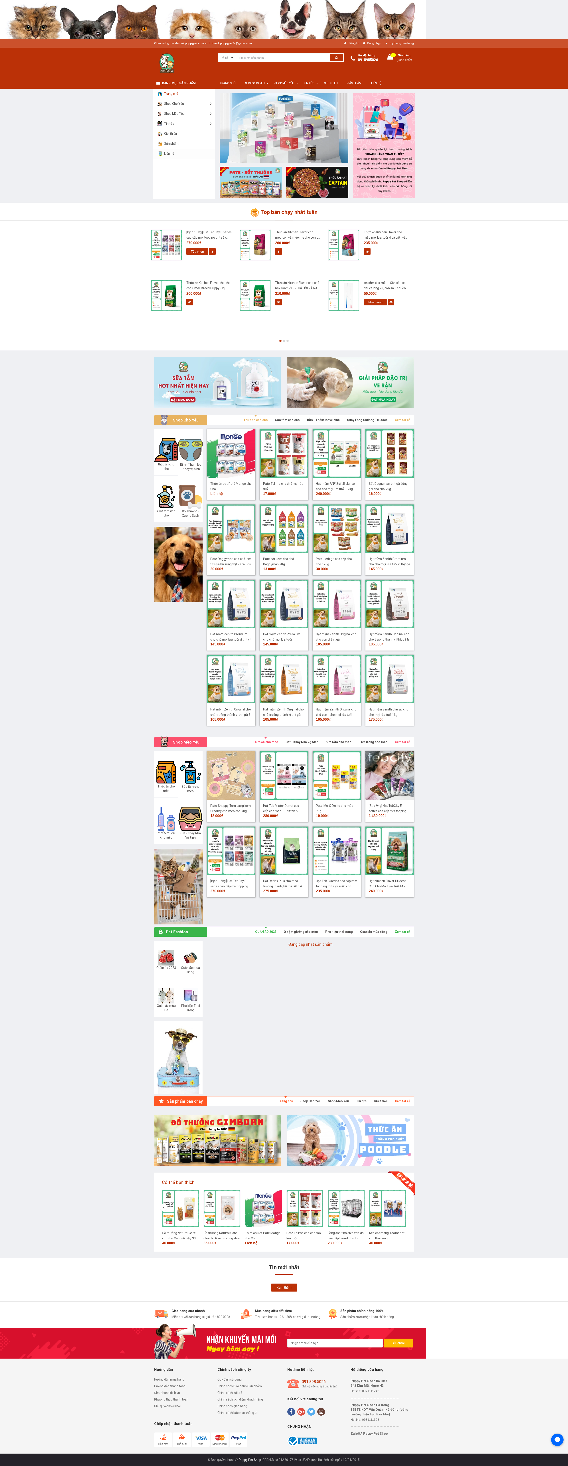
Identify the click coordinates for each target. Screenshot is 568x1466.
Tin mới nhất (284, 1267)
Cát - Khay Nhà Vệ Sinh (302, 742)
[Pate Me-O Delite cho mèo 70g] (337, 775)
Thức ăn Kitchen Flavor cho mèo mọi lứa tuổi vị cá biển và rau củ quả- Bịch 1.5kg (296, 237)
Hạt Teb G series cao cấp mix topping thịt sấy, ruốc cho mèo (336, 886)
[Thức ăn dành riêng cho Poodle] (350, 1140)
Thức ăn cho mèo (265, 742)
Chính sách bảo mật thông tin (237, 1413)
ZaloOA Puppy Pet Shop (369, 1433)
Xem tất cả (402, 420)
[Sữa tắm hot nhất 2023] (217, 382)
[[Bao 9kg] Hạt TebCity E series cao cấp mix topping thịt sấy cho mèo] (389, 775)
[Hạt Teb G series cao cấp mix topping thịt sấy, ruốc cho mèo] (337, 851)
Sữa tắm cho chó (287, 420)
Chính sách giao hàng (232, 1406)
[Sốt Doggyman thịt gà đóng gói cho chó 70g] (389, 453)
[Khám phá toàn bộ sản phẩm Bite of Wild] (284, 128)
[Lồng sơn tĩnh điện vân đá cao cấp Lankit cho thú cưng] (346, 1208)
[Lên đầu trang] (560, 1457)
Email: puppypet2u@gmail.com (232, 43)
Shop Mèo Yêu (338, 1101)
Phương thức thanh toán (171, 1399)
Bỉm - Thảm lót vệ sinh (323, 420)
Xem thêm (284, 1287)
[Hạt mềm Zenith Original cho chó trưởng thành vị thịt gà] (284, 679)
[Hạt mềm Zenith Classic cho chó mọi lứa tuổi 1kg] (389, 679)
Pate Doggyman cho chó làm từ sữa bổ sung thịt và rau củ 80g (230, 564)
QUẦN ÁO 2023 (265, 932)
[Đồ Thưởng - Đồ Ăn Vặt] (217, 1140)
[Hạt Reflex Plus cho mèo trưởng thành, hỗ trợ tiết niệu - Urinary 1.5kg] (284, 851)
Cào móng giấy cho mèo (381, 283)
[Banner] (178, 886)
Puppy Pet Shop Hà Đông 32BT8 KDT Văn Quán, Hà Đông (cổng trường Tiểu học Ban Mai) (379, 1409)
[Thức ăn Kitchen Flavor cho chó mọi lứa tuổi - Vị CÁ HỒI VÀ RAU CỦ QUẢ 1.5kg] (166, 295)
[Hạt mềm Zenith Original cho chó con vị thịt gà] (337, 604)
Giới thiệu (381, 1101)
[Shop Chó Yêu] (178, 564)
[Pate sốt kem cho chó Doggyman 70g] (284, 528)
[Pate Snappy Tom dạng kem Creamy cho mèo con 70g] (231, 775)
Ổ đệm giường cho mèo (301, 932)
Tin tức (361, 1101)
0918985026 (368, 60)
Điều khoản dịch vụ (167, 1393)
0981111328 (370, 1419)
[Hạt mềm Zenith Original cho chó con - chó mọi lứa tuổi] (337, 679)
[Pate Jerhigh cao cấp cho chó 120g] (337, 528)
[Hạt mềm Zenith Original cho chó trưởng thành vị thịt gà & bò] (389, 604)
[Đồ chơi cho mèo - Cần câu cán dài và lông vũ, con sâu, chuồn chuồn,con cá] (255, 295)
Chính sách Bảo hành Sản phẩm (239, 1386)
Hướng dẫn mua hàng (169, 1379)
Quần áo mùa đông (374, 932)
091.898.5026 (314, 1381)
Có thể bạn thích (178, 1182)
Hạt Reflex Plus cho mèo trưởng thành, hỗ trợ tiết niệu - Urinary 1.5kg (283, 886)
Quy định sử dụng (229, 1379)
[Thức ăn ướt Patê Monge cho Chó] (231, 453)
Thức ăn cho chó (255, 420)
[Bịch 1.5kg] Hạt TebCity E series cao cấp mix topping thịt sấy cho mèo (229, 886)
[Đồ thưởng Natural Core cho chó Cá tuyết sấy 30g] (180, 1208)
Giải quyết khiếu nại (167, 1406)
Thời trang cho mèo (373, 742)
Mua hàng (287, 302)
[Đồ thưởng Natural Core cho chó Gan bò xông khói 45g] (222, 1208)
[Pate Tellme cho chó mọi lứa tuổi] (284, 453)
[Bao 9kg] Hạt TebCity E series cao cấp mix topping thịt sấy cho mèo (388, 811)
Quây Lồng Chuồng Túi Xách (367, 420)
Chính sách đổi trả (229, 1393)
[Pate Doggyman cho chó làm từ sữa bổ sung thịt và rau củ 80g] (231, 528)
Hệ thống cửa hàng (402, 43)
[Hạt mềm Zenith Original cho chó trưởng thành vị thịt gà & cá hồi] (231, 679)
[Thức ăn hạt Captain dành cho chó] (317, 182)
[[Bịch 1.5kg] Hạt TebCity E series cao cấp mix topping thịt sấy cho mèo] (231, 851)
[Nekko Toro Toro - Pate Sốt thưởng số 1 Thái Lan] (251, 182)
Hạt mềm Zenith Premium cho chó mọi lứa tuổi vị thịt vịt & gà (230, 639)
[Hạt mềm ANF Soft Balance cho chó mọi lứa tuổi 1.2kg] (337, 453)
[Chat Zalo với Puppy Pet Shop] (557, 1440)
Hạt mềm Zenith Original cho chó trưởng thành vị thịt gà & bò (389, 639)
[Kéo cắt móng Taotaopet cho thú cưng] (387, 1208)
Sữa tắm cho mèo (338, 742)
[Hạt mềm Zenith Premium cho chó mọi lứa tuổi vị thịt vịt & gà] (231, 604)
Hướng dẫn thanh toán (169, 1386)
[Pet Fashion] (178, 1057)
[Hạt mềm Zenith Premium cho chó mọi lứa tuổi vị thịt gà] (389, 528)
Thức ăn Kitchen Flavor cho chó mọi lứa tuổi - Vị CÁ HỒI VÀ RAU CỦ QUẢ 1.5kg (208, 288)
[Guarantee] (302, 1440)
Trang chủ (285, 1101)
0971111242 (370, 1391)
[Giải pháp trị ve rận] (350, 382)
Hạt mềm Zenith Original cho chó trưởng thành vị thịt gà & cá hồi (230, 715)
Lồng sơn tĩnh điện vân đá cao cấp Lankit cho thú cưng (346, 1238)
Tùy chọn (374, 251)
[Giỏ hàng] (390, 57)
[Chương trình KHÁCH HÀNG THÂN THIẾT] (384, 145)
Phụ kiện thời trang (339, 932)
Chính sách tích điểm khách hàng (240, 1399)
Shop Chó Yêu (310, 1101)
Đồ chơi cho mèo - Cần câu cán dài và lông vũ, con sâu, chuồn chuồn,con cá (297, 288)
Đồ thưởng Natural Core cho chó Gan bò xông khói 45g (221, 1238)
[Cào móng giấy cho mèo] (343, 295)
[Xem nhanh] (189, 251)
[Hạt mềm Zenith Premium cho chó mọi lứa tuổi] (284, 604)
